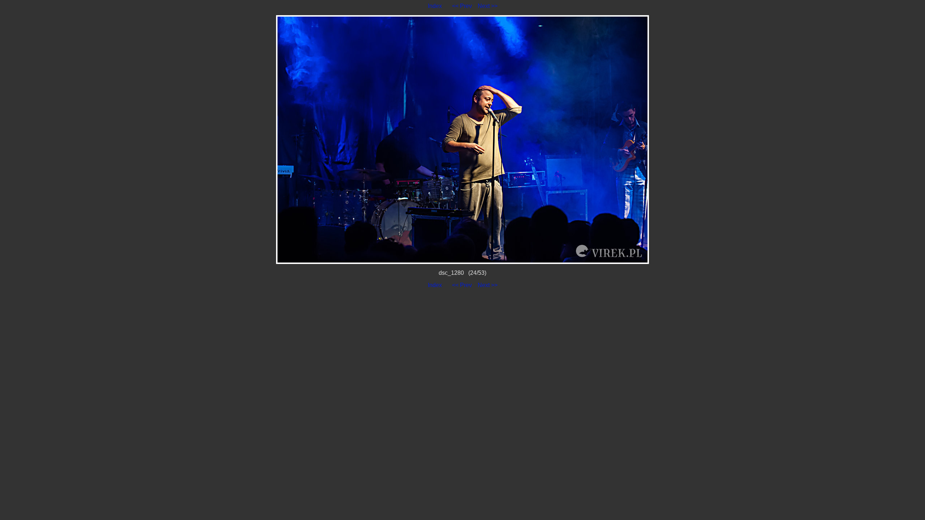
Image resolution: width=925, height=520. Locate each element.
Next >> (488, 6)
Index (435, 6)
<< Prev (462, 6)
